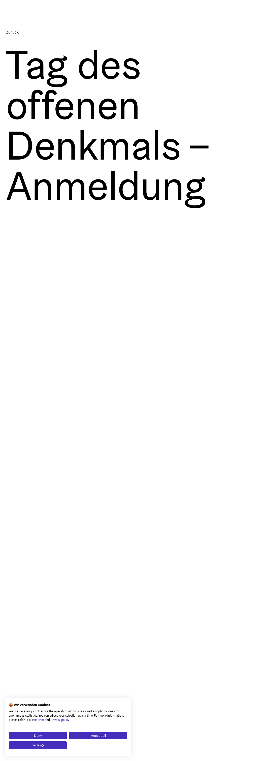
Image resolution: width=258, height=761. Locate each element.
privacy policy (60, 720)
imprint (39, 720)
